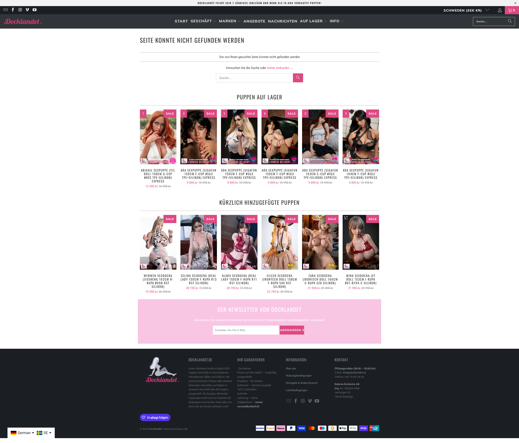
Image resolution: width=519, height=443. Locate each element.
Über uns (291, 368)
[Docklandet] (23, 21)
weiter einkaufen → (280, 68)
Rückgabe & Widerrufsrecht (301, 382)
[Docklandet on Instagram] (20, 10)
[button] (203, 21)
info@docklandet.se (354, 372)
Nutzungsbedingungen (299, 375)
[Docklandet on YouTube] (34, 10)
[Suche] (510, 21)
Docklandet (155, 428)
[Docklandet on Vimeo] (27, 10)
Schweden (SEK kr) (463, 10)
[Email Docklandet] (5, 10)
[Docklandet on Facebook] (12, 10)
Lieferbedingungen (296, 390)
